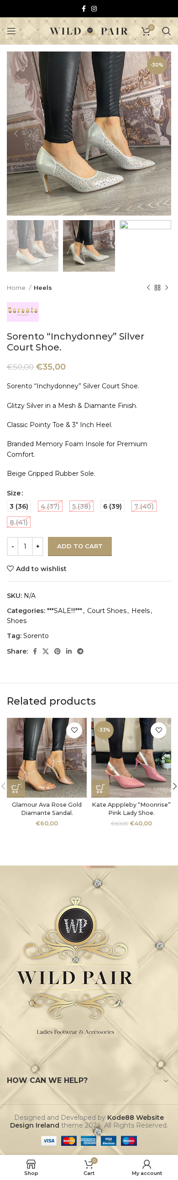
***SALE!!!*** (64, 611)
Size (14, 493)
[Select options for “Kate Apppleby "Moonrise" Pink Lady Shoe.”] (100, 788)
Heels (43, 287)
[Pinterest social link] (57, 651)
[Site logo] (89, 30)
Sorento (36, 636)
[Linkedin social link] (68, 651)
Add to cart (80, 546)
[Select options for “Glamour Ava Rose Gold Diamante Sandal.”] (16, 788)
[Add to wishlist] (74, 730)
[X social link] (46, 651)
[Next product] (166, 288)
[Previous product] (148, 288)
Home (17, 287)
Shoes (16, 621)
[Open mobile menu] (11, 31)
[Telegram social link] (80, 651)
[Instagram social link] (94, 9)
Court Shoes (106, 611)
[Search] (166, 31)
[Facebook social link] (84, 9)
